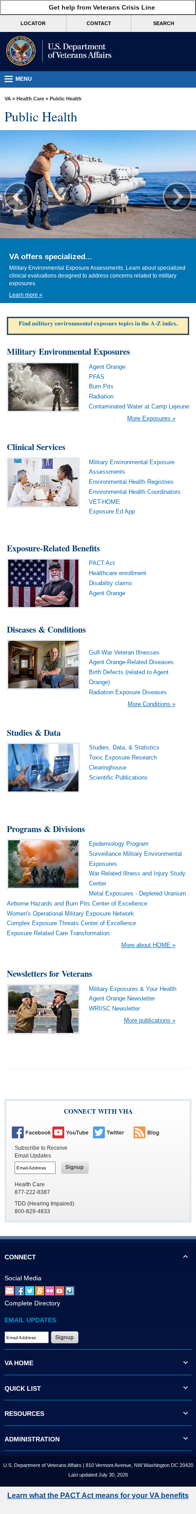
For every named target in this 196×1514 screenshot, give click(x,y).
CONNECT (20, 1257)
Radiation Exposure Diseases (128, 692)
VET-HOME (104, 501)
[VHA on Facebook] (31, 1132)
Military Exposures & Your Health (132, 988)
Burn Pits (101, 386)
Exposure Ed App (112, 511)
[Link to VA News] (40, 1291)
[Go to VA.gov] (57, 51)
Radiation (101, 396)
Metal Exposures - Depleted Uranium (137, 893)
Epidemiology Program (119, 843)
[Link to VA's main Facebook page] (20, 1291)
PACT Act (102, 563)
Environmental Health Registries (131, 481)
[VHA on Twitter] (113, 1132)
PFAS (96, 376)
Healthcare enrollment (117, 573)
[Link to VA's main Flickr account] (50, 1291)
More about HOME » (148, 945)
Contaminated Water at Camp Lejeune (139, 406)
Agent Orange (107, 366)
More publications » (149, 1020)
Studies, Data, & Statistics (124, 747)
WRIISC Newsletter (114, 1008)
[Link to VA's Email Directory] (10, 1291)
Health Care (30, 98)
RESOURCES (24, 1413)
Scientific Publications (118, 777)
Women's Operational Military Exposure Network (70, 913)
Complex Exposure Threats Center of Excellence (71, 923)
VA (8, 98)
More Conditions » (151, 704)
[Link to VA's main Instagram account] (70, 1291)
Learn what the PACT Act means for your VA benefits (98, 1495)
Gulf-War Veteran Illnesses (124, 652)
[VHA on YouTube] (72, 1132)
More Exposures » (151, 418)
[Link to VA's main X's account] (30, 1291)
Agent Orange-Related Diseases (131, 662)
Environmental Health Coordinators (135, 491)
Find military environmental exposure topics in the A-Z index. (98, 323)
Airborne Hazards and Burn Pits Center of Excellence (77, 903)
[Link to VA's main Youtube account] (60, 1291)
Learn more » (25, 295)
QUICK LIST (23, 1388)
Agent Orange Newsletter (122, 998)
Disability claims (110, 583)
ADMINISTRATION (32, 1439)
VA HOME (19, 1363)
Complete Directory (32, 1303)
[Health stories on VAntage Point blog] (153, 1132)
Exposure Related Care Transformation (58, 933)
